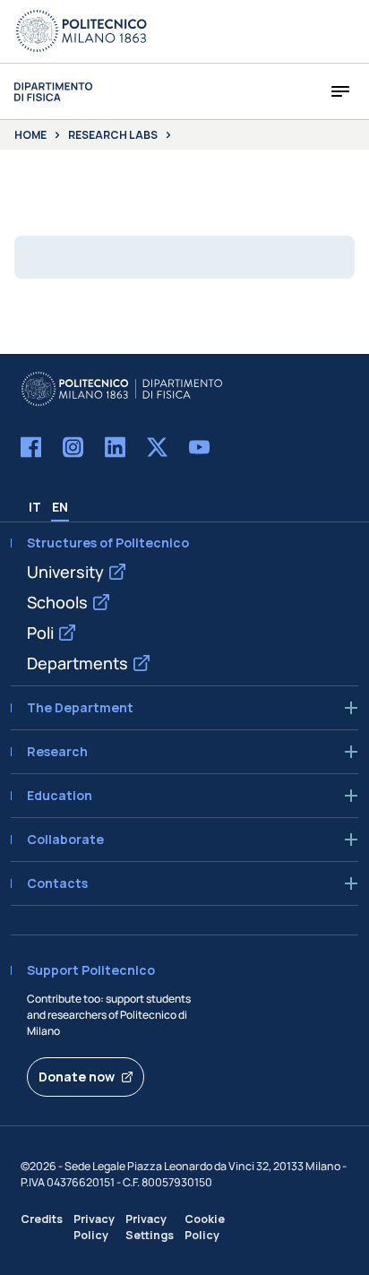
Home (30, 135)
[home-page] (53, 92)
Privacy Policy (94, 1226)
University (65, 572)
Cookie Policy (204, 1226)
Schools (57, 602)
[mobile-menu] (340, 91)
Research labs (113, 135)
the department (80, 708)
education (59, 795)
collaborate (65, 839)
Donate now (77, 1076)
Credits (42, 1219)
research (57, 752)
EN (60, 506)
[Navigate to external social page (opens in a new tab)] (31, 447)
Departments (77, 663)
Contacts (57, 883)
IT (35, 506)
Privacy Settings (149, 1226)
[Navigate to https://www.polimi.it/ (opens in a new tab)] (81, 31)
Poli (40, 633)
